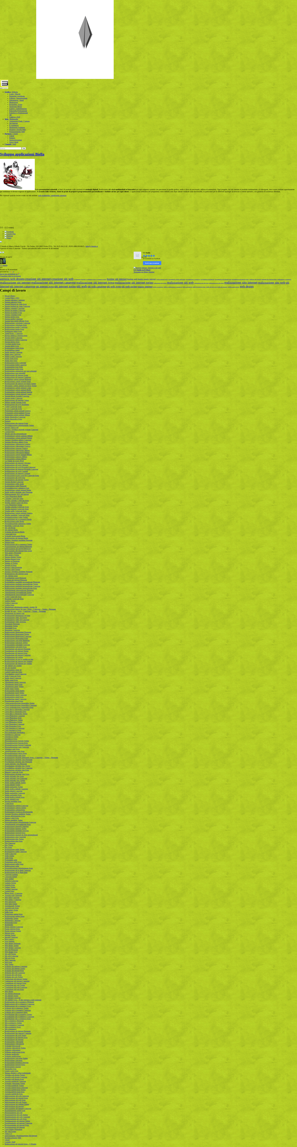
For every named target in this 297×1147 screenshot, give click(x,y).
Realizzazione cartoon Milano (15, 459)
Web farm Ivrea (10, 902)
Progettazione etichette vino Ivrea (17, 770)
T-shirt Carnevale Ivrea (13, 407)
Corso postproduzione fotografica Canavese (21, 705)
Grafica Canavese (11, 603)
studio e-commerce (158, 287)
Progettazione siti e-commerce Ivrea (18, 1019)
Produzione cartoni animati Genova (18, 411)
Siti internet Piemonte (12, 994)
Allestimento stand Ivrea (13, 684)
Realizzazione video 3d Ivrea (15, 622)
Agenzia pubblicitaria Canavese (16, 1088)
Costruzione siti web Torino (15, 985)
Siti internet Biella (11, 530)
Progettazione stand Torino (14, 693)
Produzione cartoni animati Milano (17, 415)
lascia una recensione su (9, 274)
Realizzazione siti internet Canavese (18, 377)
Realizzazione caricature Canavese (17, 645)
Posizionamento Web (17, 132)
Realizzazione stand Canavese (16, 695)
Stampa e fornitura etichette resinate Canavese (21, 430)
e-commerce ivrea (91, 279)
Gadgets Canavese (11, 881)
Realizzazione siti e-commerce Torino (18, 544)
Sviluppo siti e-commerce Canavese (18, 1010)
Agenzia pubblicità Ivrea (14, 1094)
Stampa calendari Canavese (15, 300)
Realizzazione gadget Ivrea (14, 916)
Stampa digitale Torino (13, 557)
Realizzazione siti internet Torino (17, 480)
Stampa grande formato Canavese (17, 396)
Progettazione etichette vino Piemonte (18, 762)
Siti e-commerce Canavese (14, 1025)
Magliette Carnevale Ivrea (14, 599)
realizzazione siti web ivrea (201, 283)
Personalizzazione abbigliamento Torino (19, 425)
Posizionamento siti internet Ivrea (17, 1125)
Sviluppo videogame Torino (15, 1083)
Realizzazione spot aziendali (15, 373)
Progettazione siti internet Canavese (18, 655)
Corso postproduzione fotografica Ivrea (19, 707)
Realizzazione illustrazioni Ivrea (16, 638)
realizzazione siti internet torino (134, 282)
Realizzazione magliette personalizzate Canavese (22, 586)
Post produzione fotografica (15, 732)
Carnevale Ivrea (10, 534)
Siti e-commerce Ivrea (13, 1027)
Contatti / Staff (10, 1142)
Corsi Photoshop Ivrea (13, 726)
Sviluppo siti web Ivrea (13, 975)
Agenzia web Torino (12, 906)
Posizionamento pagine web (15, 1111)
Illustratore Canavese (12, 630)
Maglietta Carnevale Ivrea (14, 526)
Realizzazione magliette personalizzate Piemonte (22, 582)
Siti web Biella (10, 528)
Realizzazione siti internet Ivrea (16, 1037)
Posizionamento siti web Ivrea (16, 1119)
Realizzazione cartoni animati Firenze (18, 438)
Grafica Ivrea (9, 605)
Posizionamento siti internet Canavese (18, 1123)
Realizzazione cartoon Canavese (16, 806)
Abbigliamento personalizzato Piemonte (19, 590)
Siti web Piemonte (11, 950)
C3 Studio (3, 265)
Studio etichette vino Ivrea (14, 776)
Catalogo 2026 (14, 117)
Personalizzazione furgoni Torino (17, 741)
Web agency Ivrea (11, 910)
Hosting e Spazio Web (17, 130)
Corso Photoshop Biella (13, 496)
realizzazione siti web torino (216, 283)
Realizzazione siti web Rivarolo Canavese (20, 467)
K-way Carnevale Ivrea (13, 409)
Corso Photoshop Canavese (15, 716)
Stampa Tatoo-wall (11, 427)
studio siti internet (187, 287)
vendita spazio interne (233, 287)
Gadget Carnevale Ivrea (13, 672)
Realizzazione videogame (14, 1042)
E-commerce (14, 125)
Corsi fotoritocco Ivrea (13, 730)
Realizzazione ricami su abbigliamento (19, 812)
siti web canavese (96, 286)
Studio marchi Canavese (13, 352)
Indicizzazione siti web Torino (16, 1102)
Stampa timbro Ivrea (12, 342)
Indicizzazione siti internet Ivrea (16, 1098)
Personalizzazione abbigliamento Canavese (20, 822)
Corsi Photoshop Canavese (14, 724)
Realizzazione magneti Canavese (17, 826)
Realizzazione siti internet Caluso (17, 400)
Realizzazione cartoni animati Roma (18, 490)
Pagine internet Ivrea (12, 929)
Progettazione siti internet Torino (16, 651)
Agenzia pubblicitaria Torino (15, 1090)
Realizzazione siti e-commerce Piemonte (19, 1002)
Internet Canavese (11, 937)
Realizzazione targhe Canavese (16, 327)
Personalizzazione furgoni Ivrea (16, 743)
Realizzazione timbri (12, 350)
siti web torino (129, 286)
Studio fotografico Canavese (15, 417)
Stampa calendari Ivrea (13, 302)
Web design (9, 992)
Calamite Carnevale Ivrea (14, 499)
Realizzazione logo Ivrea (14, 367)
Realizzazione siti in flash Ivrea (16, 872)
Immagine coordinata (17, 96)
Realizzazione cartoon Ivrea (15, 810)
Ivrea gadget (9, 879)
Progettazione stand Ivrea (14, 701)
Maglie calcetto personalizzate (16, 434)
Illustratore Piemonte (12, 624)
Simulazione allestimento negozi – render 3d (21, 607)
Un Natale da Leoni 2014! (14, 461)
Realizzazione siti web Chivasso (16, 465)
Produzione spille (11, 860)
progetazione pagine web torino (176, 279)
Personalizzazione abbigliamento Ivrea (19, 868)
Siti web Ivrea (10, 958)
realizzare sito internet (255, 279)
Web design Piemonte (13, 943)
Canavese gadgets (11, 875)
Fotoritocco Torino (11, 737)
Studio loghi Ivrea (11, 359)
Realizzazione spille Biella (14, 521)
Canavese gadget (11, 877)
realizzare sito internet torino (269, 279)
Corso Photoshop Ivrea (13, 718)
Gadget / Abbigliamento (18, 109)
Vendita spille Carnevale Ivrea (16, 511)
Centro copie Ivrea (11, 1071)
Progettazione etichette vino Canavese (18, 768)
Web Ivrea (8, 962)
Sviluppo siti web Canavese (15, 973)
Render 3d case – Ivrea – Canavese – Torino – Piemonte (25, 611)
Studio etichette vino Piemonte (16, 764)
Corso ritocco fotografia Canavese (17, 710)
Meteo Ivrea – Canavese (13, 893)
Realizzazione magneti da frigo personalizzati (21, 835)
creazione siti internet (37, 279)
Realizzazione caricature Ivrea (16, 647)
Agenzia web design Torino (15, 1075)
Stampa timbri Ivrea (12, 346)
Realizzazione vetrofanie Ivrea (16, 325)
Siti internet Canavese (13, 998)
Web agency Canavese (13, 900)
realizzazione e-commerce (284, 279)
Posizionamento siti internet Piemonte (18, 547)
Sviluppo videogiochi (12, 1046)
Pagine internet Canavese (14, 927)
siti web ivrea (114, 286)
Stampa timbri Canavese (13, 338)
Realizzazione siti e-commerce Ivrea (18, 1006)
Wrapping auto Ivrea (12, 749)
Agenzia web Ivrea (12, 908)
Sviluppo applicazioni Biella (22, 154)
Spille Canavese (10, 854)
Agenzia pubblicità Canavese (15, 1081)
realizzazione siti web (180, 282)
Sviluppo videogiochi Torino (15, 1048)
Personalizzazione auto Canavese (17, 747)
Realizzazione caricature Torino (16, 643)
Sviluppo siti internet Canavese (16, 966)
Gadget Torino (10, 887)
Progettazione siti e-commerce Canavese (19, 1017)
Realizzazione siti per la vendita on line (19, 659)
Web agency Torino (12, 555)
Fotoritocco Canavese (13, 735)
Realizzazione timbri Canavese (16, 340)
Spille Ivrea (9, 858)
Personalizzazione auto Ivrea (15, 755)
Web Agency (9, 939)
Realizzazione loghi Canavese (16, 365)
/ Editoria (11, 92)
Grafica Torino (10, 601)
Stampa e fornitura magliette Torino (18, 814)
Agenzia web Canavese (13, 895)
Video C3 (8, 1134)
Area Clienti (13, 142)
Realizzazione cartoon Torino (15, 808)
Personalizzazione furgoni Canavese (18, 745)
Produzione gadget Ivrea (14, 914)
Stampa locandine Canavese (15, 310)
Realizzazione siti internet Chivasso (18, 463)
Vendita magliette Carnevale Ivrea (17, 515)
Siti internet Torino (11, 996)
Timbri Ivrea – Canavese (14, 333)
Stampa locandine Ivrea (13, 313)
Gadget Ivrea (9, 891)
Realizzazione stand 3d (13, 670)
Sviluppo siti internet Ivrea (14, 971)
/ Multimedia (11, 119)
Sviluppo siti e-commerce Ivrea (16, 1012)
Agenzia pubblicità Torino (14, 1086)
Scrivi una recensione (152, 263)
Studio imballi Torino (12, 785)
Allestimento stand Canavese (15, 682)
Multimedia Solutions (17, 127)
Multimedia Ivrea (11, 923)
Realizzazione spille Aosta (14, 484)
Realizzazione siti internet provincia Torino (20, 384)
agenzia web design (12, 279)
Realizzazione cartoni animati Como (18, 388)
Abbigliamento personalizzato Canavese (19, 595)
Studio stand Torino (12, 689)
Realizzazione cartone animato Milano (19, 436)
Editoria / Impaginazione (18, 98)
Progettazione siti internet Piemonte (17, 649)
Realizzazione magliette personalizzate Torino (21, 584)
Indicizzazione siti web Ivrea (15, 1100)
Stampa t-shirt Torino (12, 570)
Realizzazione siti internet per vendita (18, 664)
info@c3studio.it (92, 246)
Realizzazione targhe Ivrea (14, 329)
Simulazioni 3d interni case (14, 613)
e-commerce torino (101, 279)
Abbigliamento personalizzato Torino (18, 593)
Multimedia (9, 925)
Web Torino (9, 964)
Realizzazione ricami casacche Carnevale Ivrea (22, 476)
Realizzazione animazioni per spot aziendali (21, 371)
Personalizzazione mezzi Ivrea (16, 753)
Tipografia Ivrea (10, 1069)
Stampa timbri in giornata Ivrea (16, 336)
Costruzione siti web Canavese (16, 987)
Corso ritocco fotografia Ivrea (15, 712)
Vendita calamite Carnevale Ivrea (17, 501)
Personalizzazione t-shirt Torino (16, 517)
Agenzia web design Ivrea (14, 1079)
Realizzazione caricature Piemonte (17, 641)
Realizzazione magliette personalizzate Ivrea (21, 588)
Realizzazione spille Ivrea (14, 864)
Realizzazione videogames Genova (17, 446)
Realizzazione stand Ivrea (14, 697)
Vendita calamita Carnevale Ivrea (17, 507)
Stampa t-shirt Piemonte (13, 567)
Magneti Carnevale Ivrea (14, 772)
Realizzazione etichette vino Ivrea (17, 774)
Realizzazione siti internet (14, 1040)
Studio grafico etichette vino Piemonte (18, 492)
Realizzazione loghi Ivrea (14, 369)
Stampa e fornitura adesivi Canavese (18, 440)
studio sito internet (222, 287)
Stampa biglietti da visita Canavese (17, 306)
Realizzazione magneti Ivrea (15, 833)
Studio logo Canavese (13, 354)
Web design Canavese (13, 948)
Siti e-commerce (10, 1029)
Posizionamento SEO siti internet (17, 494)
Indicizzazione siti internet (14, 1106)
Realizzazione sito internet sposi (16, 574)
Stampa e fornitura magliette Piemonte (18, 540)
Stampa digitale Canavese (14, 482)
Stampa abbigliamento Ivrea (15, 816)
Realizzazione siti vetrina (14, 657)
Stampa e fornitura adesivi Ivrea (16, 442)
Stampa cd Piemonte (12, 561)
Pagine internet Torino (13, 931)
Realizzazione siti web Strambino (17, 405)
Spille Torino (9, 856)
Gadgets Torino (10, 883)
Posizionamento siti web (13, 1113)
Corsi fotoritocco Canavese (14, 728)
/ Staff (10, 144)
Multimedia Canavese (13, 920)
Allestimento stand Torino (14, 687)
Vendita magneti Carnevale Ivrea (17, 509)
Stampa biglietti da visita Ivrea (16, 304)
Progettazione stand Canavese (15, 674)
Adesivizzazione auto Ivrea (14, 751)
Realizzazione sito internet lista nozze (18, 551)
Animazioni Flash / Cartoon (19, 121)
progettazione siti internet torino (240, 279)
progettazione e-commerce (193, 279)
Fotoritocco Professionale (18, 113)
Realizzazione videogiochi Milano (17, 453)
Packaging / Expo (15, 104)
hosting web (132, 279)
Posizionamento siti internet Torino (17, 1121)
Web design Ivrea (11, 952)
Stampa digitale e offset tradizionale (18, 1073)
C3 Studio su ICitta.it (142, 270)
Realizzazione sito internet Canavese (18, 1033)
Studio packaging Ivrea (13, 795)
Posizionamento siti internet (15, 1127)
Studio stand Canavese (13, 678)
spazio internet (145, 286)
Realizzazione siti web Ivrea (15, 478)
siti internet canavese (22, 286)
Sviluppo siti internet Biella (14, 532)
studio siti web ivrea (211, 287)
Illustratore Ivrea (11, 628)
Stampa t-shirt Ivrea (12, 818)
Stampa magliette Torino (14, 820)
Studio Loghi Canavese (13, 356)
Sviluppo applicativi (12, 1054)
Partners (12, 138)
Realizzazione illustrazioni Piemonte (18, 632)
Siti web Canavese (11, 956)
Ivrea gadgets (9, 941)
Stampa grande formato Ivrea (15, 402)
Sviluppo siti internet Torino (15, 969)
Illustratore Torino (11, 626)
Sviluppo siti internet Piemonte (16, 580)
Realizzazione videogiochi (14, 1044)
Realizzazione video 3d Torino (16, 618)
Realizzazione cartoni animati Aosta (18, 382)
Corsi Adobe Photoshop (13, 1129)
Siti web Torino (10, 954)
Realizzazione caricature (13, 1060)
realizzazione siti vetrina (160, 283)
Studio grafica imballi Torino (15, 783)
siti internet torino (65, 286)
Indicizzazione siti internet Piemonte (18, 549)
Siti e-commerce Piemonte (14, 1021)
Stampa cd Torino (11, 563)
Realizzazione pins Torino (14, 839)
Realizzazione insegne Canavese (16, 1063)
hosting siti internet (117, 279)
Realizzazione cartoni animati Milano (18, 455)
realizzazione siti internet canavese (53, 282)
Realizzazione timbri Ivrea (14, 348)
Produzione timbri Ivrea (13, 331)
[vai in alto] (1, 242)
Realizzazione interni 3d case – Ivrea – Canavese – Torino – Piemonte (30, 609)
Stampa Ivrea (9, 542)
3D (10, 115)
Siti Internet (13, 123)
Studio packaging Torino (14, 787)
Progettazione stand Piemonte (15, 578)
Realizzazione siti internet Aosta (16, 375)
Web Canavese (10, 960)
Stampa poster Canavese (14, 398)
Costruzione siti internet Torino (16, 979)
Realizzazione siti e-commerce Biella (18, 519)
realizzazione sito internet (240, 282)
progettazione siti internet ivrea (223, 279)
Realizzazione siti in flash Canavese (18, 870)
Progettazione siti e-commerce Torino (18, 1015)
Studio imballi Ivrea (12, 799)
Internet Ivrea (9, 933)
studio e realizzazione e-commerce (173, 287)
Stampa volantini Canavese (14, 308)
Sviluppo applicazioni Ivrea (15, 1052)
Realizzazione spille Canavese (16, 852)
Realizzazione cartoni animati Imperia (18, 392)
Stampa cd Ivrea (10, 565)
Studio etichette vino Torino (15, 781)
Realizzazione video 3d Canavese (17, 620)
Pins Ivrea (8, 847)
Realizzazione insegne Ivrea (15, 1065)
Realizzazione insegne (13, 1067)
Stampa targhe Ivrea (12, 317)
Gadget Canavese (11, 889)
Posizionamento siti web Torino (16, 1115)
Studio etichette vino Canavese (16, 778)
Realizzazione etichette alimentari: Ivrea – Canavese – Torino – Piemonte (31, 758)
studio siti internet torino (199, 287)
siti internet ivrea (45, 286)
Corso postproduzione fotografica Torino (19, 703)
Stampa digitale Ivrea (12, 559)
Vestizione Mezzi (15, 107)
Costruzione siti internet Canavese (17, 981)
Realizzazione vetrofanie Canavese (17, 323)
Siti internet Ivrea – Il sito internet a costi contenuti (23, 1000)
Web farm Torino (11, 904)
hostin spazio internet (147, 279)
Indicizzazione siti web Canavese (17, 1096)
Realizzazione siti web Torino (15, 1035)
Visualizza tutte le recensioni (10, 276)
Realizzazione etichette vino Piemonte (18, 760)
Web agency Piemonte (13, 553)
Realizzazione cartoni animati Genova (18, 513)
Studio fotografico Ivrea (13, 419)
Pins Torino (9, 845)
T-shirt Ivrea (9, 804)
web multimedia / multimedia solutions (52, 195)
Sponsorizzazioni (15, 140)
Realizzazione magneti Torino (15, 829)
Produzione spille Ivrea (13, 862)
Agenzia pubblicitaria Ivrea (14, 1092)
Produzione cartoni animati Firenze (17, 413)
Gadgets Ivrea (10, 885)
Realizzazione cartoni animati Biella (18, 390)
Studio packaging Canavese (15, 793)
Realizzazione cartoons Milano (16, 457)
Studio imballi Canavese (13, 791)
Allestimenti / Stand (16, 100)
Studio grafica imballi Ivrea (14, 797)
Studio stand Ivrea (11, 680)
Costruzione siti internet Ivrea (15, 983)
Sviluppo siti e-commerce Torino (17, 1008)
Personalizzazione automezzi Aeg (17, 488)
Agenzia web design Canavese (16, 1077)
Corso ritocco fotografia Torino (16, 714)
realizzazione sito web (271, 282)
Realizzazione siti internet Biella (16, 538)
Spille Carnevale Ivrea (13, 676)
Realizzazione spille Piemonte (15, 486)
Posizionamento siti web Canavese (17, 1117)
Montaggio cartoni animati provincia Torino (21, 386)
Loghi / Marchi (14, 94)
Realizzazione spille (12, 866)
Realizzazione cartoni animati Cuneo (18, 394)
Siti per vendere (10, 668)
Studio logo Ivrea (11, 361)
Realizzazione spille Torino (14, 849)
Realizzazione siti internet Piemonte (18, 1031)
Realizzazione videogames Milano (17, 450)
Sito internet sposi (11, 576)
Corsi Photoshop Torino (13, 505)
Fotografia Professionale (18, 111)
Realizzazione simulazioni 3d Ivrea (17, 615)
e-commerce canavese (80, 279)
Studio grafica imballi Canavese (16, 789)
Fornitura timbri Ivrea (12, 344)
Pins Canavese (10, 843)
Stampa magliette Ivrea (13, 801)
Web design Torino (12, 946)
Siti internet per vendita (13, 666)
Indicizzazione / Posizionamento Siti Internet (21, 1136)
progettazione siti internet (207, 279)
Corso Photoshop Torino (14, 720)
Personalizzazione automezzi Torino (18, 524)
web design (247, 286)
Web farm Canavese (12, 898)
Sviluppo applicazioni (13, 1056)
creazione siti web (62, 279)
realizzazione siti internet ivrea (95, 282)
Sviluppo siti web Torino (14, 977)
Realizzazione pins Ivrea (14, 841)
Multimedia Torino (11, 918)
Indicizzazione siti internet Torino (17, 1104)
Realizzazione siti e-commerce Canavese (19, 1004)
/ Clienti (11, 134)
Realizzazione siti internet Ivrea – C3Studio (20, 1144)
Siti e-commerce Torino (13, 1023)
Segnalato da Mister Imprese (144, 272)
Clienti (11, 136)
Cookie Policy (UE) (12, 298)
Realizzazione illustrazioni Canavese (18, 636)
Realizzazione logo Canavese (15, 363)
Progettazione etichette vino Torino (17, 766)
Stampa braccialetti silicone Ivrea (17, 321)
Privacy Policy (10, 296)
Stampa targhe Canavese (14, 319)
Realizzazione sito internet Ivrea (16, 423)
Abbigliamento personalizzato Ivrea (18, 824)
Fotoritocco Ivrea (11, 739)
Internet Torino (10, 935)
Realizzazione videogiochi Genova (17, 444)
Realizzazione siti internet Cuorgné (17, 473)
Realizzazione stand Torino (14, 691)
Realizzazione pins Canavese (15, 837)
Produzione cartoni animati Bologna (18, 379)
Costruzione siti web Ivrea (14, 989)
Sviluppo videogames (12, 1050)
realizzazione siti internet (15, 282)
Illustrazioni (13, 102)
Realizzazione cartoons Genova (16, 448)
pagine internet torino (162, 279)
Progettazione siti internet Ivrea (16, 653)
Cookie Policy (10, 432)
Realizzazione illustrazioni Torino (17, 634)
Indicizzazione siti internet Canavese (18, 1109)
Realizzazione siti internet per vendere (18, 661)
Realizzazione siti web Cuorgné (16, 471)
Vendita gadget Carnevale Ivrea (16, 503)
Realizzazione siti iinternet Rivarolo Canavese (21, 469)
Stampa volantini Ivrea (13, 315)
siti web (81, 286)
